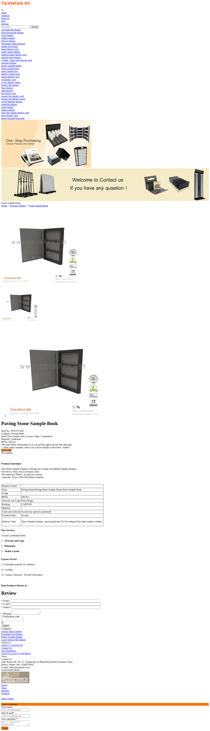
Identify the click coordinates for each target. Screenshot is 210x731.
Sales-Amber (7, 698)
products (5, 15)
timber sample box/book (13, 118)
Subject (5, 607)
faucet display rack (10, 77)
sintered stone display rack (14, 54)
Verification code (10, 616)
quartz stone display (10, 52)
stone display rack (10, 49)
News (4, 688)
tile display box (8, 93)
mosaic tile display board (13, 99)
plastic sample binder (11, 65)
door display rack (9, 115)
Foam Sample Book (38, 205)
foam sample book (10, 68)
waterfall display (9, 104)
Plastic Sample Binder (12, 637)
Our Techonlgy (8, 650)
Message (6, 613)
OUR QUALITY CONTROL (16, 653)
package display (9, 63)
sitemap (5, 24)
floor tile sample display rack (15, 112)
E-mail (5, 604)
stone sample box (9, 71)
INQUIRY (6, 450)
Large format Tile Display (13, 639)
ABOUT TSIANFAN (12, 645)
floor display (7, 88)
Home (4, 205)
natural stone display (11, 57)
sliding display (8, 38)
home (4, 13)
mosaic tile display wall (12, 96)
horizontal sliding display (13, 43)
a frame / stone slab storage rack (16, 60)
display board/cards (10, 74)
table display (7, 90)
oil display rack (8, 79)
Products (5, 693)
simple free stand (9, 46)
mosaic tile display (10, 85)
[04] (42, 682)
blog (3, 21)
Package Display (18, 205)
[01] (15, 682)
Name (5, 600)
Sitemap (5, 690)
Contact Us (6, 648)
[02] (32, 682)
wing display (7, 35)
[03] (37, 682)
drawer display (8, 41)
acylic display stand (10, 82)
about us (5, 18)
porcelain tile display (11, 30)
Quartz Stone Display (11, 631)
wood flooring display (12, 101)
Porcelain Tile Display (12, 634)
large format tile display (12, 32)
